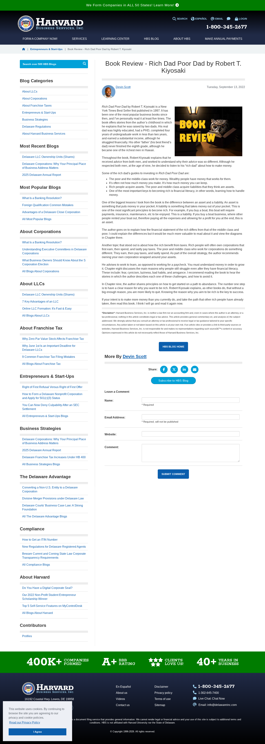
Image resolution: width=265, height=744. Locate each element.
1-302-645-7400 (208, 692)
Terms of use (162, 698)
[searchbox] (50, 64)
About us (121, 692)
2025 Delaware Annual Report (41, 174)
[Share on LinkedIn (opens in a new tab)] (184, 369)
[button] (24, 49)
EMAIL (219, 18)
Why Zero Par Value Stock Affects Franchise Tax (53, 338)
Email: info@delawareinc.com (217, 704)
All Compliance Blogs (36, 564)
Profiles (27, 636)
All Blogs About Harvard (37, 612)
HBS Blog (151, 38)
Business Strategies (35, 119)
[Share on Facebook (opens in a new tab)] (164, 369)
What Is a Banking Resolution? (42, 198)
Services (79, 38)
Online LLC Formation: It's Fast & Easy (47, 308)
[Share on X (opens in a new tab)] (174, 369)
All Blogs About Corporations (40, 271)
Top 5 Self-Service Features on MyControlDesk (52, 605)
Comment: (112, 447)
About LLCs (29, 91)
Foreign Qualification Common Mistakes (47, 205)
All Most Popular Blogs (36, 219)
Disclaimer (161, 686)
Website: (110, 434)
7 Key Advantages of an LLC (40, 301)
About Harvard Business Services (43, 133)
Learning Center (115, 38)
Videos (120, 698)
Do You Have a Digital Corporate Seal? (47, 587)
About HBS (181, 38)
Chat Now (218, 698)
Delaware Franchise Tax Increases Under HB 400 (54, 457)
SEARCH (181, 18)
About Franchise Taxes (37, 105)
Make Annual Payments (223, 38)
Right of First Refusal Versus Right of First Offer (52, 387)
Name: (109, 400)
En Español (123, 686)
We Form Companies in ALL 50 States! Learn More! (130, 5)
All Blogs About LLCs (35, 315)
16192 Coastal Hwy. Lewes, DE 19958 (49, 699)
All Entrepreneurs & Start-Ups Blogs (45, 416)
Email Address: (115, 417)
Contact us (123, 705)
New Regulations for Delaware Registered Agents (54, 546)
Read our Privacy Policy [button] (24, 722)
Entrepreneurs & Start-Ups (46, 49)
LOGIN (242, 18)
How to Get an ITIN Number (40, 539)
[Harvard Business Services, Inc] (50, 23)
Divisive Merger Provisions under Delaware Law (53, 498)
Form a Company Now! (40, 38)
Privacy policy (163, 692)
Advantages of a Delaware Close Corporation (51, 212)
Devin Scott (135, 356)
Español (201, 18)
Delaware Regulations (36, 126)
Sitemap (159, 705)
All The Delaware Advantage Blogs (44, 516)
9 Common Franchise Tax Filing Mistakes (48, 356)
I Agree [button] (37, 731)
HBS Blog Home (173, 346)
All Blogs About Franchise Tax (41, 363)
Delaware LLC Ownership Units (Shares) (48, 156)
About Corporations (34, 98)
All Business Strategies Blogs (41, 464)
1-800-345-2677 (227, 27)
